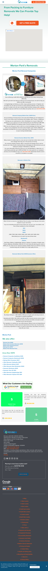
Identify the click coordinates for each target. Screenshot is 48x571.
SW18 (24, 232)
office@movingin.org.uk (13, 447)
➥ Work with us (24, 527)
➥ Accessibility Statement (24, 535)
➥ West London (24, 501)
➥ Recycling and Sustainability (24, 554)
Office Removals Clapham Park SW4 (12, 374)
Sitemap (6, 454)
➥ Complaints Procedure (24, 533)
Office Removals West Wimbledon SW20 (13, 366)
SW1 (24, 228)
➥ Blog (24, 498)
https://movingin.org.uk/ (12, 448)
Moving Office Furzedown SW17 (11, 360)
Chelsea (24, 240)
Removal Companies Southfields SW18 (13, 356)
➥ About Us (25, 557)
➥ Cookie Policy (24, 549)
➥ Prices (24, 525)
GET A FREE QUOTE (27, 23)
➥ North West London (24, 517)
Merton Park (6, 335)
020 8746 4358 (41, 108)
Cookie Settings (33, 564)
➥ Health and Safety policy (24, 551)
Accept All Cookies (35, 567)
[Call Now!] (19, 466)
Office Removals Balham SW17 (11, 364)
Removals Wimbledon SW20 (10, 368)
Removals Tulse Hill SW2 (9, 370)
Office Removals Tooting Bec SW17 (12, 362)
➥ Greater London (24, 519)
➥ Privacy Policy (24, 559)
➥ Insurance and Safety (24, 538)
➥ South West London (24, 511)
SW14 (24, 230)
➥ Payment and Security (24, 530)
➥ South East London (24, 509)
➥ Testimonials (24, 522)
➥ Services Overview (24, 541)
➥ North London (24, 503)
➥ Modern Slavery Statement (24, 543)
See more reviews (25, 387)
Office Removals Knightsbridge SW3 (12, 372)
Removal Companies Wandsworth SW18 (13, 358)
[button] (3, 405)
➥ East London (24, 506)
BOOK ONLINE (23, 474)
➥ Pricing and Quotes (24, 546)
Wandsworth (24, 238)
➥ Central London (24, 514)
